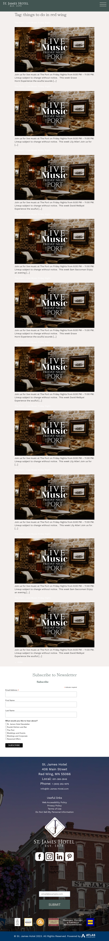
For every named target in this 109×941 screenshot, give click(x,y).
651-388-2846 (60, 779)
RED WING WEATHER (54, 879)
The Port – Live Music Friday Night (33, 22)
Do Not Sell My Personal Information (54, 812)
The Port (10, 730)
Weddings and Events (16, 733)
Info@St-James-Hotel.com (55, 789)
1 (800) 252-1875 (60, 784)
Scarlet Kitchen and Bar (17, 727)
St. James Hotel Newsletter (18, 724)
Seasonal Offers (14, 739)
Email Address (12, 690)
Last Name (9, 710)
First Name (10, 700)
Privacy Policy (54, 805)
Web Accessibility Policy (54, 802)
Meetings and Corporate (17, 736)
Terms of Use (54, 809)
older (19, 662)
